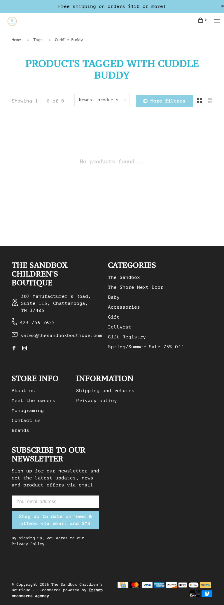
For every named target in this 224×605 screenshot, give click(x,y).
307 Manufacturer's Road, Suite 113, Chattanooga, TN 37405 (56, 303)
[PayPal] (205, 587)
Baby (114, 297)
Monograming (28, 410)
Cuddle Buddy (69, 40)
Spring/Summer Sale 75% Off (146, 347)
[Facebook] (14, 348)
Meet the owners (33, 400)
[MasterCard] (135, 587)
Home (16, 40)
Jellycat (119, 327)
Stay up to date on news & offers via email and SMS (55, 520)
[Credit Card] (123, 587)
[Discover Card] (171, 587)
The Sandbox (124, 277)
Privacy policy (96, 400)
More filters (168, 101)
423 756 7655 (37, 322)
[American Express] (159, 587)
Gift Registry (127, 337)
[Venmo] (207, 595)
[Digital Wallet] (188, 587)
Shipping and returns (105, 390)
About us (23, 390)
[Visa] (147, 587)
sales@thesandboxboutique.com (61, 335)
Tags (38, 40)
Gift (114, 317)
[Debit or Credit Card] (195, 595)
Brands (20, 430)
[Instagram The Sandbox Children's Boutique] (24, 348)
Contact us (26, 420)
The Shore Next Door (135, 287)
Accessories (124, 307)
